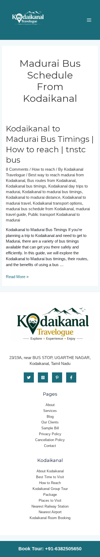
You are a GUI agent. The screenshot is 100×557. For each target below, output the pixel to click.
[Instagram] (43, 377)
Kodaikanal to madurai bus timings (52, 192)
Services (50, 411)
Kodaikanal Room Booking (50, 518)
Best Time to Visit (50, 477)
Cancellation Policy (50, 440)
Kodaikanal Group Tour (50, 489)
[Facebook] (71, 377)
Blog (50, 417)
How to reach (43, 169)
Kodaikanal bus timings (26, 186)
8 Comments (17, 169)
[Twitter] (29, 377)
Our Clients (50, 422)
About (50, 405)
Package (50, 495)
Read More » (17, 277)
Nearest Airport (50, 512)
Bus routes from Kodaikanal (51, 180)
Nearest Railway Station (50, 506)
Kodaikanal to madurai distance (33, 197)
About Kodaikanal (50, 471)
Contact (50, 446)
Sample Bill (50, 428)
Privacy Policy (50, 434)
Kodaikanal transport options (57, 203)
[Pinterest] (57, 377)
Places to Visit (50, 500)
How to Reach (50, 483)
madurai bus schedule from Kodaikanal (40, 209)
